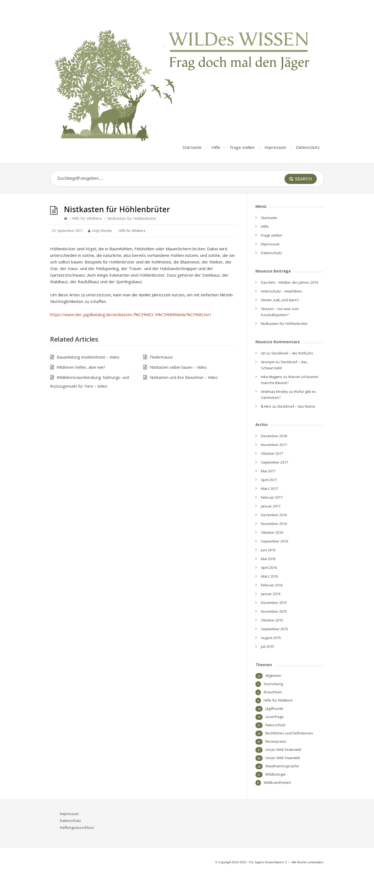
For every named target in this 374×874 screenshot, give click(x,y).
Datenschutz (308, 147)
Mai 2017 (268, 471)
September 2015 (274, 628)
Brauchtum (273, 691)
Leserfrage (274, 716)
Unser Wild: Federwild (283, 749)
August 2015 (271, 637)
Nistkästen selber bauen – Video (178, 367)
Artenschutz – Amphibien (281, 291)
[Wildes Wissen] (184, 75)
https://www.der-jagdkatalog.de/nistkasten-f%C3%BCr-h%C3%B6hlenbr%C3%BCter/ (130, 314)
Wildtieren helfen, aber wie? (81, 367)
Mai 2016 (268, 558)
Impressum (275, 147)
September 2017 (274, 462)
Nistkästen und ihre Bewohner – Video (184, 377)
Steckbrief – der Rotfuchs (292, 353)
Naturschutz (275, 724)
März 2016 (269, 576)
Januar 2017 (270, 506)
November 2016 (274, 523)
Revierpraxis (275, 741)
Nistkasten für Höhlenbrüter (284, 323)
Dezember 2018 (274, 435)
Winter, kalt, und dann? (280, 299)
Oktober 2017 (272, 453)
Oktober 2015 (272, 620)
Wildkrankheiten (277, 782)
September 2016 (274, 541)
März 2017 (269, 488)
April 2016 (269, 567)
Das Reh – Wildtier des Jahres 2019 (289, 282)
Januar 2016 (270, 593)
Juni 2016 (268, 549)
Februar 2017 (272, 497)
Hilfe (215, 147)
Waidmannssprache (282, 766)
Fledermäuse (161, 357)
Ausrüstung (273, 683)
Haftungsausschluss (77, 827)
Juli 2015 (267, 646)
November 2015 (274, 611)
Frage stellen (242, 147)
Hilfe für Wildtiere (86, 218)
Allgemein (273, 675)
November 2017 (274, 444)
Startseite (192, 147)
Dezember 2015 (274, 602)
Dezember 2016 (274, 514)
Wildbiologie (275, 774)
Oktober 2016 (272, 532)
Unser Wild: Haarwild (282, 757)
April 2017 (269, 479)
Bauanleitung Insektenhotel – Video (88, 357)
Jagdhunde (274, 708)
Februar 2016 (272, 585)
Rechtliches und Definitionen (289, 733)
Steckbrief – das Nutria (296, 406)
